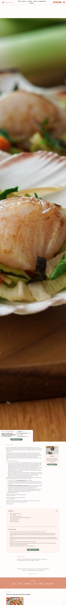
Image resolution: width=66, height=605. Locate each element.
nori (35, 583)
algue (13, 583)
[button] (24, 1)
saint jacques (49, 583)
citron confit (28, 583)
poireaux (41, 583)
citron (19, 583)
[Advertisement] (33, 11)
